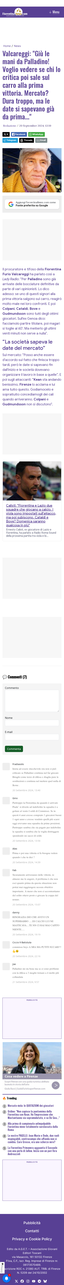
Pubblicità (32, 1223)
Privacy (2, 1269)
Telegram (11, 140)
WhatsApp (37, 134)
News (17, 46)
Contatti (32, 1231)
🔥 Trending (9, 1098)
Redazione (9, 125)
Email (43, 140)
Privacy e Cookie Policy (32, 1239)
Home (7, 46)
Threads (28, 140)
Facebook (20, 134)
